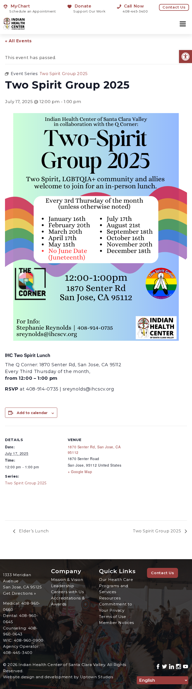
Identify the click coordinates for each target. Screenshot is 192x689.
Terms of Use (112, 616)
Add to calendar (32, 413)
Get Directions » (19, 593)
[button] (185, 56)
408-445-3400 (17, 652)
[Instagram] (178, 666)
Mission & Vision (67, 579)
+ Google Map (80, 471)
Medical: (12, 603)
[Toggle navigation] (182, 24)
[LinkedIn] (171, 666)
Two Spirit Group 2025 (25, 483)
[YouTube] (185, 666)
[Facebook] (158, 666)
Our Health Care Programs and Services (116, 585)
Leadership (62, 585)
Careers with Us (67, 591)
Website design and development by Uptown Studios (58, 676)
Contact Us (174, 7)
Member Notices (116, 622)
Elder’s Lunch (33, 531)
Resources (110, 598)
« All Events (18, 41)
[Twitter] (164, 666)
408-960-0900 (29, 640)
